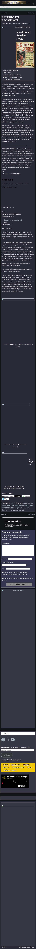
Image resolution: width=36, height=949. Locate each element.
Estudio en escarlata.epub (13, 220)
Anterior (4, 514)
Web (3, 568)
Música (6, 768)
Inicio (5, 765)
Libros (13, 503)
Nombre (4, 559)
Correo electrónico (8, 562)
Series (26, 765)
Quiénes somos (10, 770)
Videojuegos (18, 768)
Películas (15, 765)
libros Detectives (12, 505)
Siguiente (31, 514)
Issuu (12, 207)
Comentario (6, 543)
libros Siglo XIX (16, 508)
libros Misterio (24, 505)
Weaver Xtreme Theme (28, 947)
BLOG (29, 768)
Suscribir (7, 755)
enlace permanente (18, 510)
